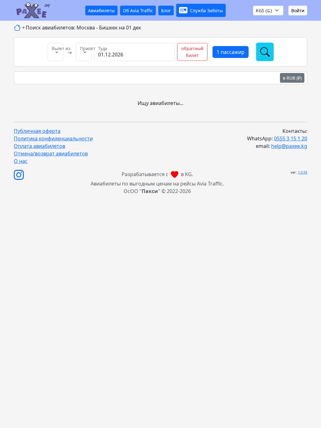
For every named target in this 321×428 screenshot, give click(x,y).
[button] (201, 10)
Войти (297, 10)
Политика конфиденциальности (53, 138)
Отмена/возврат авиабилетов (51, 153)
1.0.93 (302, 172)
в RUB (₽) (292, 78)
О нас (21, 161)
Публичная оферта (37, 131)
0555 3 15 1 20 (290, 138)
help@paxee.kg (289, 146)
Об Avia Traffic (138, 10)
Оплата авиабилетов (39, 146)
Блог (166, 10)
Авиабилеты (101, 10)
